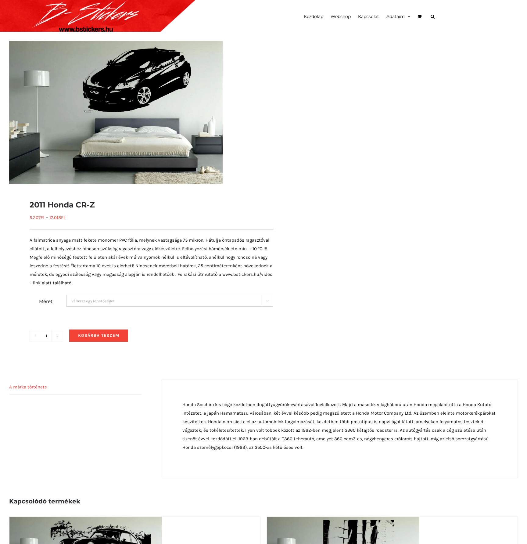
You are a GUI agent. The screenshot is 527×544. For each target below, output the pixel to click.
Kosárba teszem (98, 335)
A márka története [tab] (28, 387)
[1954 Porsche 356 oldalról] (85, 521)
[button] (433, 16)
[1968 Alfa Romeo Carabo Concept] (343, 521)
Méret (45, 301)
